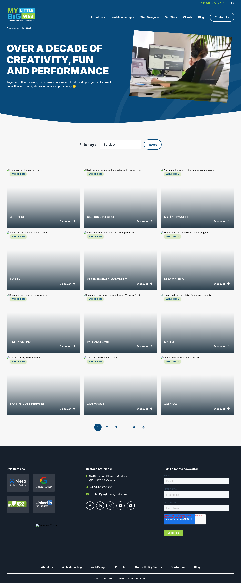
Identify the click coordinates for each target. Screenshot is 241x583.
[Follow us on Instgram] (110, 508)
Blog (197, 567)
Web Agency (13, 28)
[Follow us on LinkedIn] (100, 508)
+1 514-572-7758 (101, 487)
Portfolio (120, 567)
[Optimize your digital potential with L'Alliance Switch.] (120, 323)
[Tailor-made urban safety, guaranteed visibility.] (197, 323)
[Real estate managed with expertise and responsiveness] (120, 198)
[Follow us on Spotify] (131, 508)
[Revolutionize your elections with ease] (43, 323)
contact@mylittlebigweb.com (108, 494)
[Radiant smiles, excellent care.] (43, 385)
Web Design (98, 567)
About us (47, 567)
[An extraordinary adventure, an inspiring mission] (197, 198)
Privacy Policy (139, 578)
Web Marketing (72, 567)
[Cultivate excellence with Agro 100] (197, 385)
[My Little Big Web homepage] (21, 14)
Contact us (178, 567)
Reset (153, 144)
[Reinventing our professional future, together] (197, 260)
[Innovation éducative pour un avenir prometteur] (120, 260)
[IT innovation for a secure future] (43, 198)
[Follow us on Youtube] (120, 508)
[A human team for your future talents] (43, 260)
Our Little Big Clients (148, 567)
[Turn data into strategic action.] (120, 385)
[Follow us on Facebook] (90, 508)
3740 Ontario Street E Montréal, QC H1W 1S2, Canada (108, 478)
